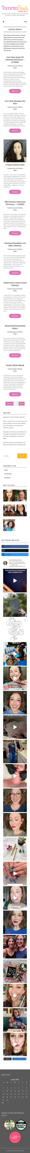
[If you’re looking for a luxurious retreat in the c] (15, 727)
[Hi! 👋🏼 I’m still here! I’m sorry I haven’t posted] (15, 922)
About (6, 470)
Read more (15, 91)
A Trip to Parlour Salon (15, 165)
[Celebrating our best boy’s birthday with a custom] (15, 654)
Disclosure (7, 477)
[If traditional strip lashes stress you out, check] (15, 678)
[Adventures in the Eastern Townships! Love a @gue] (15, 605)
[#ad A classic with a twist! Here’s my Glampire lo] (15, 1044)
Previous (9, 403)
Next (21, 403)
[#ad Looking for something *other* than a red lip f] (15, 995)
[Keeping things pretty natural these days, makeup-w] (15, 800)
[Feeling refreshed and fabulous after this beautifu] (15, 873)
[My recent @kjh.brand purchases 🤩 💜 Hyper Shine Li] (15, 849)
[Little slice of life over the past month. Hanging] (15, 1020)
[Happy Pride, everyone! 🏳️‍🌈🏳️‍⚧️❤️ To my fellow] (15, 702)
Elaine (15, 68)
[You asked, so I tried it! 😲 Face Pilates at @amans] (15, 776)
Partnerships (8, 473)
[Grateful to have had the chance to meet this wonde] (15, 751)
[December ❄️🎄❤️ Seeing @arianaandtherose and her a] (15, 947)
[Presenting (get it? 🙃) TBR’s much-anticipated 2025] (15, 971)
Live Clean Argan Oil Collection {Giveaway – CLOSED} (15, 59)
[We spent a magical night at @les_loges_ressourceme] (15, 580)
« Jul (3, 1102)
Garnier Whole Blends (15, 365)
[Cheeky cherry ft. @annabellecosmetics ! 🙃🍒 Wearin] (15, 824)
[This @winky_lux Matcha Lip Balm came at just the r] (15, 898)
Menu (25, 21)
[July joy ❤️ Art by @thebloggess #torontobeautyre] (15, 629)
